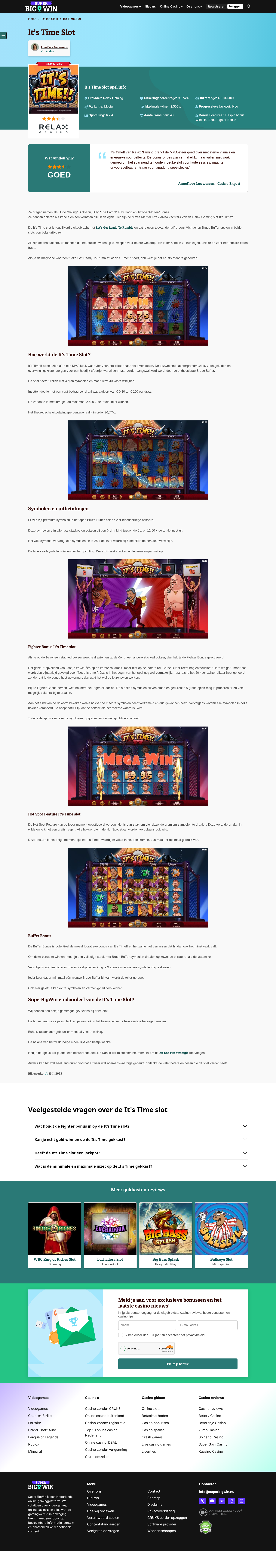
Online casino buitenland (104, 1416)
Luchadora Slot (110, 1259)
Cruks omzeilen (97, 1457)
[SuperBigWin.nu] (41, 6)
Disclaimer (155, 1504)
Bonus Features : (212, 115)
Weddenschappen (161, 1531)
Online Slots (49, 18)
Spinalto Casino (211, 1437)
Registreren (216, 6)
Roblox (33, 1444)
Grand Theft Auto (42, 1430)
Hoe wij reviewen (100, 1511)
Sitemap (153, 1498)
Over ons (193, 6)
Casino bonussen (155, 1423)
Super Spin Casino (213, 1444)
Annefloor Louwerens (54, 47)
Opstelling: (97, 115)
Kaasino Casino (211, 1451)
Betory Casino (210, 1416)
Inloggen (235, 6)
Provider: (95, 98)
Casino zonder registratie (105, 1423)
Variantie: (96, 106)
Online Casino (170, 6)
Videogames (129, 6)
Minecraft (36, 1451)
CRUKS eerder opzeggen (167, 1518)
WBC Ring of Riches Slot (55, 1259)
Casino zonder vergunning (106, 1450)
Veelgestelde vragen (103, 1531)
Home (32, 18)
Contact (153, 1491)
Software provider (161, 1524)
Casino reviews (211, 1409)
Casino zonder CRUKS (103, 1409)
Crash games (152, 1437)
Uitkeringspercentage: (161, 98)
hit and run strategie (173, 1053)
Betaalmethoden (155, 1416)
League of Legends (43, 1437)
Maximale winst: (157, 106)
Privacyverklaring (161, 1511)
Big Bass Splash (165, 1259)
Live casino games (156, 1444)
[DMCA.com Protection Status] (205, 1525)
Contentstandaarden (103, 1524)
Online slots (151, 1409)
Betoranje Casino (212, 1423)
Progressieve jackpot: (215, 106)
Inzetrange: (209, 98)
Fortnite (34, 1423)
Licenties (149, 1451)
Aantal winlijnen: (157, 115)
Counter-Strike (40, 1416)
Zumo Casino (209, 1430)
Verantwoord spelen (103, 1518)
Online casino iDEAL (101, 1442)
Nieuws (150, 6)
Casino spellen (153, 1430)
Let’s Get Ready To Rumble (114, 227)
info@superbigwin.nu (216, 1492)
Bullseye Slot (221, 1259)
